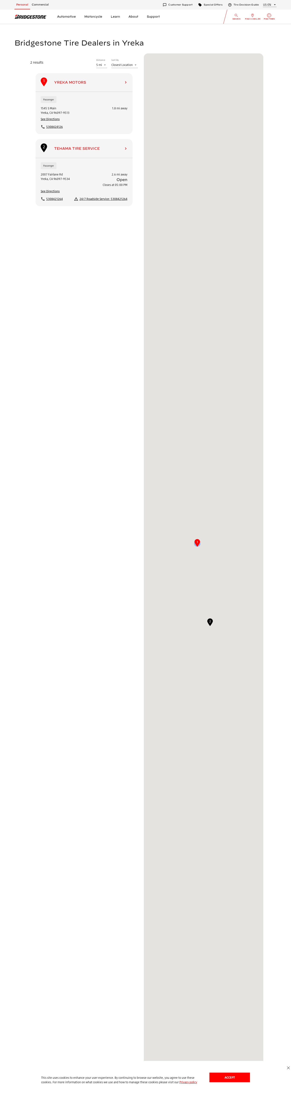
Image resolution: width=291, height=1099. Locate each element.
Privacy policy (188, 1082)
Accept (230, 1077)
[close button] (288, 1067)
